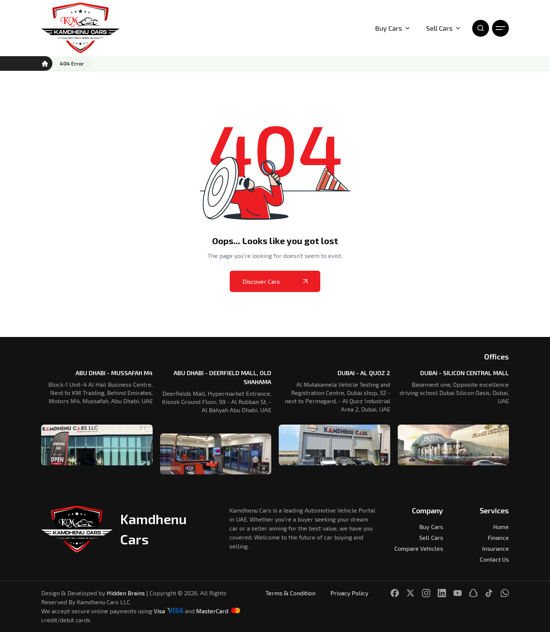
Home (501, 526)
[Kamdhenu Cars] (80, 28)
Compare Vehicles (418, 548)
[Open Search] (480, 28)
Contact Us (494, 559)
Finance (498, 537)
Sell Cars (439, 28)
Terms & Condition (290, 592)
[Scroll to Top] (534, 596)
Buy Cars (388, 28)
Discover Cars (261, 281)
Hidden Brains (126, 592)
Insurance (495, 548)
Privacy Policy (349, 592)
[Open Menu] (500, 28)
